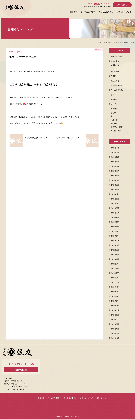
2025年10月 (115, 171)
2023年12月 (115, 222)
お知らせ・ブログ (124, 12)
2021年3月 (115, 291)
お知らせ (114, 99)
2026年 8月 (115, 148)
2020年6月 (115, 329)
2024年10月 (115, 213)
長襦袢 (113, 76)
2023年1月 (115, 236)
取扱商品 (73, 12)
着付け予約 (115, 71)
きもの (113, 113)
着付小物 (114, 123)
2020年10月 (115, 310)
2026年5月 (115, 157)
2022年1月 (115, 264)
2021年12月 (115, 268)
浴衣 (112, 94)
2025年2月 (115, 199)
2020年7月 (115, 324)
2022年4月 (115, 254)
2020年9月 (115, 315)
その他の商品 (116, 130)
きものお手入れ (117, 90)
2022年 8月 (115, 245)
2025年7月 (115, 185)
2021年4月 (115, 287)
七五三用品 (115, 81)
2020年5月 (115, 333)
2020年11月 (115, 305)
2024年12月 (115, 208)
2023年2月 (115, 231)
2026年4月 (115, 161)
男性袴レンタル (116, 65)
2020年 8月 (115, 319)
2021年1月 (115, 301)
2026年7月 (115, 152)
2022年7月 (115, 250)
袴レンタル (115, 61)
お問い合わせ (122, 5)
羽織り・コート (117, 56)
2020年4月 (115, 338)
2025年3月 (115, 194)
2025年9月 (115, 175)
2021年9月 (115, 277)
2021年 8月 (115, 282)
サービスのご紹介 (88, 12)
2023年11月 (115, 226)
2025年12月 (115, 166)
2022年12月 (115, 240)
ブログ (113, 104)
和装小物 (114, 120)
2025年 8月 (115, 180)
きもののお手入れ (117, 85)
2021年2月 (115, 296)
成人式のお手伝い (106, 12)
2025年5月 (115, 189)
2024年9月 (115, 217)
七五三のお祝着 (117, 127)
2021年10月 (115, 273)
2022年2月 (115, 259)
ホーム (31, 398)
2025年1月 (115, 203)
